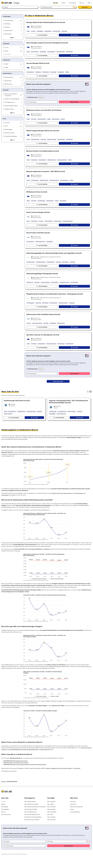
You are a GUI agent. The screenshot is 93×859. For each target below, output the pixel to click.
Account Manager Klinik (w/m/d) (37, 63)
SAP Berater (17, 762)
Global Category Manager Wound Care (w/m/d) (42, 131)
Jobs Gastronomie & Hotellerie (31, 819)
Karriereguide (72, 2)
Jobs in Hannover (51, 819)
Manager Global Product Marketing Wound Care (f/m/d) (45, 22)
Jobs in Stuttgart (51, 817)
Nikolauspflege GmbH (32, 749)
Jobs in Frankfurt (51, 806)
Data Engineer (10, 762)
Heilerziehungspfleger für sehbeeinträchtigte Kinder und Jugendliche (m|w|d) (54, 253)
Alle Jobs (55, 2)
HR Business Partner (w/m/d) (36, 192)
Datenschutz (73, 804)
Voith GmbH (23, 749)
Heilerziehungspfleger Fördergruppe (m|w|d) (42, 273)
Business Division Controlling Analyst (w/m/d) (42, 151)
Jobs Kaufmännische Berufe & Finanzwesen (35, 806)
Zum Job (75, 35)
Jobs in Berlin (50, 804)
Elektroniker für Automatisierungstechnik (20, 764)
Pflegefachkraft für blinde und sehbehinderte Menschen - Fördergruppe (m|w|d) (54, 294)
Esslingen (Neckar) (67, 768)
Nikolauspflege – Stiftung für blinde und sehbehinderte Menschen (47, 257)
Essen (56, 407)
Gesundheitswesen (79, 493)
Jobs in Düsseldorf (51, 812)
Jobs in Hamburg (51, 809)
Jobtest (63, 2)
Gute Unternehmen (6, 814)
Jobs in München (51, 801)
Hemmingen (77, 768)
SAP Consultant (24, 762)
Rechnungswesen (68, 493)
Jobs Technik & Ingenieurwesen (32, 814)
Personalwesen (5, 495)
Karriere (72, 809)
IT (73, 493)
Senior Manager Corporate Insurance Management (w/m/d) (47, 43)
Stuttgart (48, 768)
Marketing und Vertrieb (57, 493)
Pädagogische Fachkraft (21, 761)
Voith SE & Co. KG (36, 216)
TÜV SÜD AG (12, 404)
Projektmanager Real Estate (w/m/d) (17, 400)
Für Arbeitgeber (5, 809)
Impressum (73, 801)
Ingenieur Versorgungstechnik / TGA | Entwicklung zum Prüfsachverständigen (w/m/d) (68, 402)
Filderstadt (12, 405)
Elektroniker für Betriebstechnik (38, 764)
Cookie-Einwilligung (75, 812)
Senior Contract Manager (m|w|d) (38, 212)
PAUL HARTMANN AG (37, 26)
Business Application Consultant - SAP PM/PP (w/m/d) (45, 171)
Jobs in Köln (50, 814)
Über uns (82, 2)
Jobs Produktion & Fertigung (31, 804)
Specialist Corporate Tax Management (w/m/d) (42, 335)
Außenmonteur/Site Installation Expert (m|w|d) (43, 314)
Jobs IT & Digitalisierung (30, 812)
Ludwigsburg (54, 768)
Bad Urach (59, 768)
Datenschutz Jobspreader (76, 806)
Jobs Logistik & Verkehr (30, 801)
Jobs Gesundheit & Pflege (30, 809)
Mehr (89, 2)
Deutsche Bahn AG (44, 749)
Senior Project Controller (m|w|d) (38, 233)
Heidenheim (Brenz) (37, 27)
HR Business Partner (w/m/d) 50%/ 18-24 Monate (44, 110)
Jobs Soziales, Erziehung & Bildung (32, 817)
